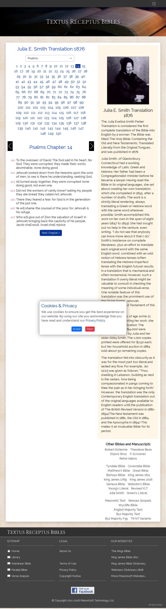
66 (23, 92)
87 (77, 97)
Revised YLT (139, 488)
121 (33, 118)
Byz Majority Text (128, 514)
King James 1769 (115, 479)
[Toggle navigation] (154, 3)
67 (30, 92)
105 (58, 107)
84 (59, 97)
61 (65, 87)
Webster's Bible (139, 484)
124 (54, 118)
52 (84, 82)
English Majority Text (128, 509)
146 (73, 128)
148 (43, 133)
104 (50, 107)
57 (41, 87)
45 (41, 82)
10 (55, 66)
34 (47, 76)
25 (67, 71)
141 (35, 128)
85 (65, 97)
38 (70, 76)
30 (24, 76)
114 (54, 113)
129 (18, 123)
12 (66, 66)
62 (71, 87)
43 (29, 82)
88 (83, 97)
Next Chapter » (51, 232)
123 (47, 118)
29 (18, 76)
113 (47, 113)
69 (42, 92)
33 (41, 76)
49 (66, 82)
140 (27, 128)
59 (53, 87)
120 (25, 118)
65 (17, 92)
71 (54, 92)
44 (35, 82)
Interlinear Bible (20, 563)
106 (65, 107)
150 (58, 133)
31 (30, 76)
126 (68, 118)
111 (33, 113)
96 (63, 102)
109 (18, 113)
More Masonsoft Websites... (128, 576)
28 (85, 71)
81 (42, 97)
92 (38, 102)
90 (26, 102)
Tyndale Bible (115, 466)
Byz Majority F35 (116, 518)
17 (21, 71)
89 (20, 102)
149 (50, 133)
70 (48, 92)
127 (76, 118)
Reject (90, 329)
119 (18, 118)
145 (65, 128)
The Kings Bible (120, 551)
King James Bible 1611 (124, 557)
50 (72, 82)
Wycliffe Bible (128, 505)
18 (27, 71)
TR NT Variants (140, 518)
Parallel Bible (18, 569)
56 (35, 87)
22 (50, 71)
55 (29, 87)
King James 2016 (141, 479)
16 (15, 71)
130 (25, 123)
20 (39, 71)
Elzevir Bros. (118, 454)
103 (43, 107)
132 (40, 123)
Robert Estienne (116, 449)
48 (60, 82)
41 (17, 82)
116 (68, 113)
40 (83, 76)
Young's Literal (118, 488)
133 (47, 123)
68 (36, 92)
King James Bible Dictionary (128, 563)
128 (83, 118)
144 (57, 128)
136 (69, 123)
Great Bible (140, 470)
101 (28, 107)
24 (62, 71)
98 (75, 102)
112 (40, 113)
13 (72, 66)
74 (72, 92)
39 (76, 76)
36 (59, 76)
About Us (65, 551)
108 (81, 107)
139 (20, 128)
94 (50, 102)
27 (79, 71)
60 (60, 87)
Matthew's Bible (119, 470)
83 (53, 97)
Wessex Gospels (139, 500)
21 (44, 71)
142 (43, 128)
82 (47, 97)
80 (36, 97)
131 (33, 123)
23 (56, 71)
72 (60, 92)
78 (23, 97)
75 (78, 92)
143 (50, 128)
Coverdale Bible (139, 466)
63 (77, 87)
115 (61, 113)
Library (15, 557)
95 (56, 102)
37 (65, 76)
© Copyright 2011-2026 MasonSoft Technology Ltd (83, 600)
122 (39, 118)
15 (83, 66)
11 (61, 66)
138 (83, 123)
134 (54, 123)
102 (35, 107)
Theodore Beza (141, 449)
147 (81, 128)
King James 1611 (139, 475)
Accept (76, 329)
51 (78, 82)
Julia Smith (117, 493)
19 (33, 71)
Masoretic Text (115, 500)
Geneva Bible (115, 484)
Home (14, 551)
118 (83, 113)
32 (35, 76)
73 (66, 92)
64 (84, 87)
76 (84, 92)
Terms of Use (67, 563)
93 (44, 102)
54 (23, 87)
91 (32, 102)
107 (73, 107)
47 (54, 82)
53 (17, 87)
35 (53, 76)
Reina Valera (128, 458)
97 (69, 102)
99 (81, 102)
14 (77, 66)
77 (17, 97)
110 (26, 113)
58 (47, 87)
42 (23, 82)
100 (20, 107)
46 (48, 82)
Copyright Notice (70, 576)
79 (30, 97)
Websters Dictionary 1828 (127, 569)
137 (76, 123)
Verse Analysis (19, 576)
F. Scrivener (138, 454)
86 (71, 97)
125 (61, 118)
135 (61, 123)
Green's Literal (137, 493)
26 (73, 71)
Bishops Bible (115, 475)
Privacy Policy (67, 569)
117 (76, 113)
